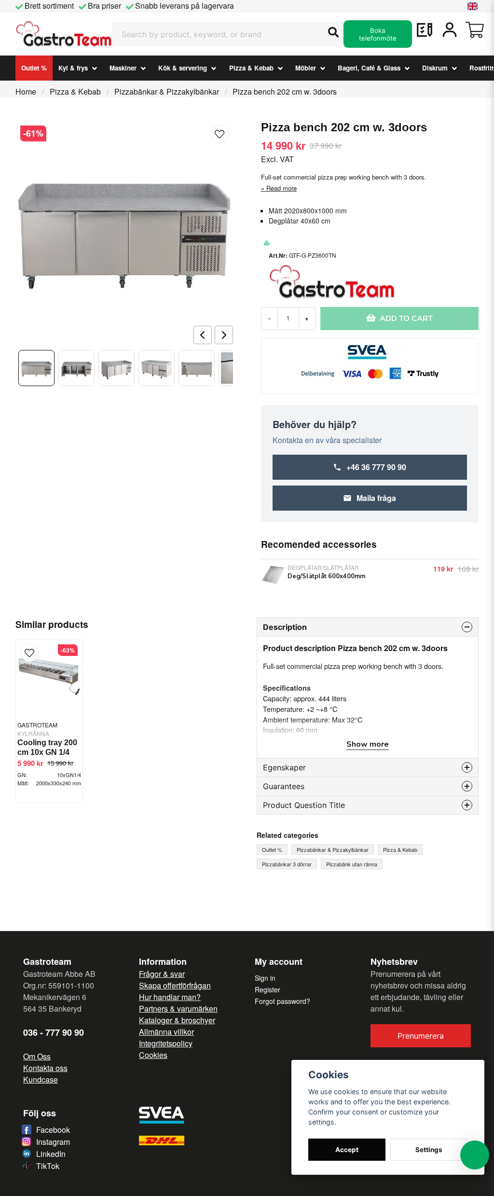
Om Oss (37, 1056)
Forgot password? (282, 1001)
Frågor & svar (162, 973)
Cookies (153, 1054)
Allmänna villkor (166, 1031)
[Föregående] (202, 335)
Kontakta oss (45, 1067)
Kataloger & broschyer (177, 1020)
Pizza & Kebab (251, 67)
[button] (473, 6)
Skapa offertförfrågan (175, 985)
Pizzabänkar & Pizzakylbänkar (166, 91)
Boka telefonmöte (378, 34)
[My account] (449, 30)
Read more (281, 188)
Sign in (265, 978)
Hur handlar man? (170, 996)
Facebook (53, 1129)
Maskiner (123, 67)
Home (25, 91)
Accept (346, 1150)
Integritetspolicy (165, 1043)
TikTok (47, 1165)
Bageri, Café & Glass (369, 67)
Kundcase (40, 1079)
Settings (428, 1150)
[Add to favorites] (424, 30)
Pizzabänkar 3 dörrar (287, 864)
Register (267, 989)
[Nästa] (224, 335)
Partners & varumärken (178, 1008)
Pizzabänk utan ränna (351, 864)
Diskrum (435, 67)
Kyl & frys (73, 67)
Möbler (305, 67)
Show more (367, 744)
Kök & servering (182, 67)
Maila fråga (376, 497)
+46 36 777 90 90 (376, 467)
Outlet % (34, 67)
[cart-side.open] (474, 30)
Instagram (53, 1141)
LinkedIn (51, 1153)
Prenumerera (421, 1036)
